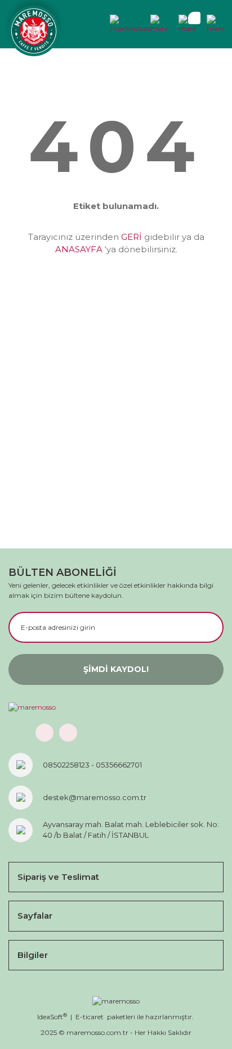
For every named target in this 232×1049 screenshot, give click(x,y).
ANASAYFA (78, 249)
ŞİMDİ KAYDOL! (116, 669)
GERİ (131, 236)
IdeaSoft (52, 1016)
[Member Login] (130, 24)
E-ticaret (89, 1016)
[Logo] (33, 31)
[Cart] (187, 24)
